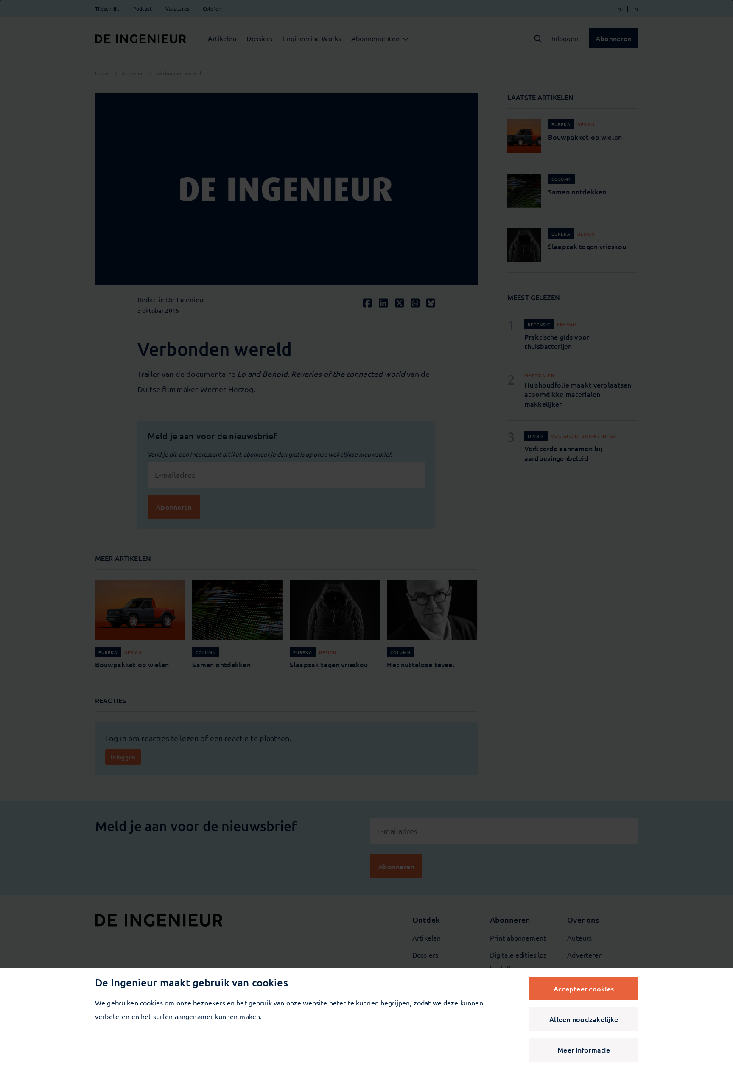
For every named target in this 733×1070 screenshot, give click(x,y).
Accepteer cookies (584, 988)
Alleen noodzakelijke (583, 1019)
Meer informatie (583, 1049)
